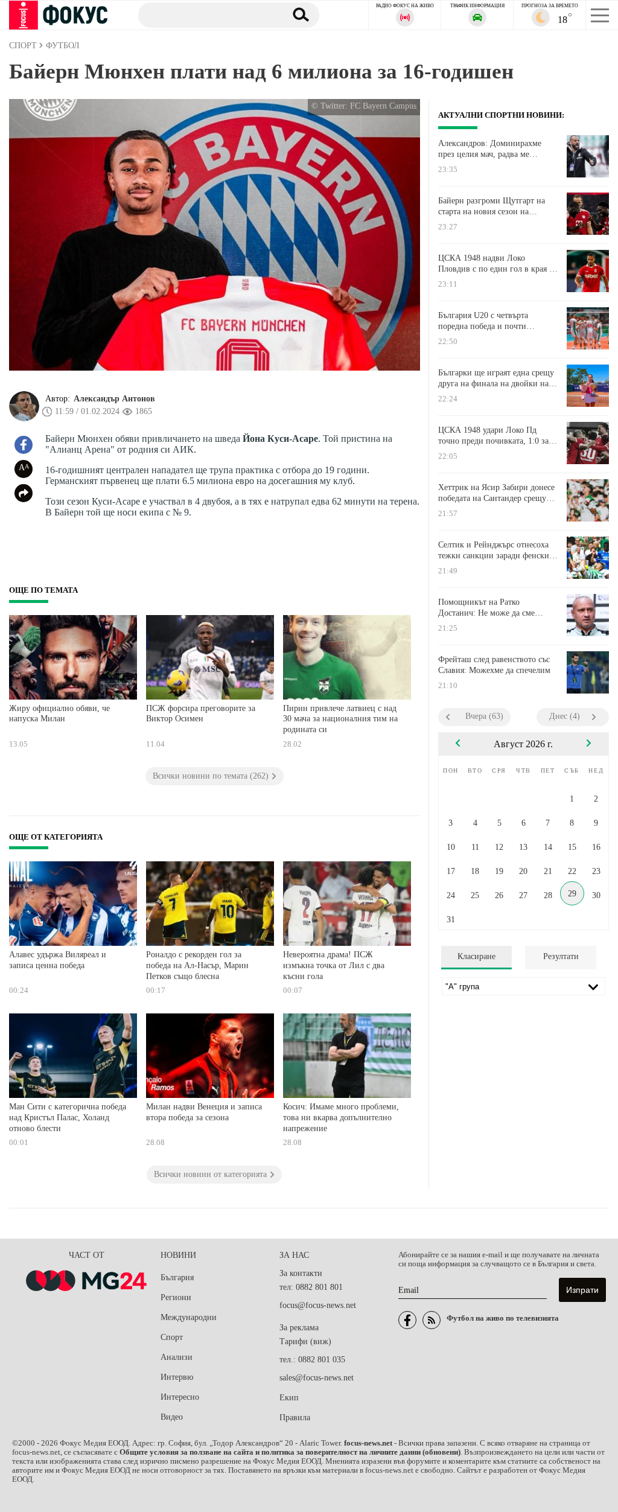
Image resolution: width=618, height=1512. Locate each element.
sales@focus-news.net (316, 1377)
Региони (176, 1297)
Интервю (177, 1377)
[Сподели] (23, 493)
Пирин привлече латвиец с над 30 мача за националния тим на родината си (340, 719)
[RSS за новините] (431, 1320)
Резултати (561, 956)
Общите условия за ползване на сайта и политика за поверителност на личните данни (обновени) (289, 1452)
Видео (172, 1416)
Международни (189, 1317)
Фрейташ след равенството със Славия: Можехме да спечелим (494, 665)
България (177, 1277)
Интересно (180, 1397)
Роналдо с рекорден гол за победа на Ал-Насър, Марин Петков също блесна (197, 965)
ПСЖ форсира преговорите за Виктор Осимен (200, 714)
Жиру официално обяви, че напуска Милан (59, 714)
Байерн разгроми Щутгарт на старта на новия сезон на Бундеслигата (491, 206)
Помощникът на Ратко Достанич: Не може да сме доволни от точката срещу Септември (486, 608)
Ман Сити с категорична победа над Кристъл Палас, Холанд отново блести (67, 1117)
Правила (294, 1417)
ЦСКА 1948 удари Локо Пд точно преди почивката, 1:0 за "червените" (493, 436)
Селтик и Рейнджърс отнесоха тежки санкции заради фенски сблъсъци (493, 550)
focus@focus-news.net (317, 1305)
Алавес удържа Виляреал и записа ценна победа (57, 960)
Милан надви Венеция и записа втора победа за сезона (204, 1112)
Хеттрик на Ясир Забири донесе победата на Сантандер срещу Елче (496, 493)
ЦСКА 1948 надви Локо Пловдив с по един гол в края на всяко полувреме (498, 264)
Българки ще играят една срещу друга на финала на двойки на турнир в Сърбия (496, 378)
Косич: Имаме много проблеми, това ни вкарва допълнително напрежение (341, 1117)
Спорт (172, 1337)
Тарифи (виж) (305, 1341)
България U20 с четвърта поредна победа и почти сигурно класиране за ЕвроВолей (483, 321)
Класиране (476, 956)
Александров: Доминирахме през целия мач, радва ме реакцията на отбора (489, 149)
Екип (289, 1397)
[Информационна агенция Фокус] (407, 1320)
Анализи (177, 1357)
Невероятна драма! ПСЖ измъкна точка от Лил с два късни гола (333, 965)
